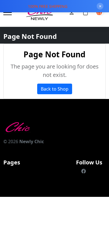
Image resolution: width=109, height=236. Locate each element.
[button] (100, 13)
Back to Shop (54, 89)
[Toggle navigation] (7, 13)
